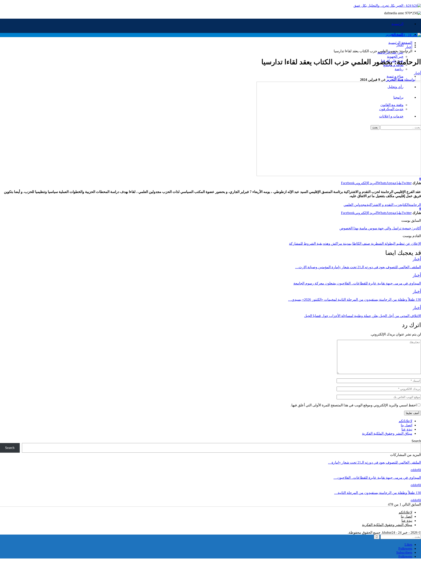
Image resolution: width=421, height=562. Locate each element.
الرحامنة (415, 205)
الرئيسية (397, 24)
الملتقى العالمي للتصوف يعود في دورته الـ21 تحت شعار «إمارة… (374, 462)
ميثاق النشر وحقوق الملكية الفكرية (387, 433)
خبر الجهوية (395, 56)
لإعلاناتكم (405, 421)
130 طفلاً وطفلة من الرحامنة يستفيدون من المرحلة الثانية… (377, 493)
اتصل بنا (406, 425)
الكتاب (405, 205)
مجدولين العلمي (355, 205)
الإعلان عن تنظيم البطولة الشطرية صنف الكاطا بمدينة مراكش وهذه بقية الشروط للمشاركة (355, 243)
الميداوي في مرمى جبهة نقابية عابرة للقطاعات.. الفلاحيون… (377, 477)
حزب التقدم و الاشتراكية (384, 205)
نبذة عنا (406, 429)
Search (416, 441)
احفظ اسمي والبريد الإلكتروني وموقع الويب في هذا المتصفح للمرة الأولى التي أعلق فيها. (354, 405)
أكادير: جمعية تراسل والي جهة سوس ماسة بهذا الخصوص (380, 228)
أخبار (399, 45)
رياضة (399, 69)
